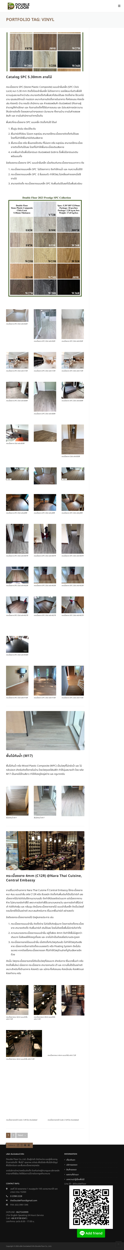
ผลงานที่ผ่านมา (72, 1174)
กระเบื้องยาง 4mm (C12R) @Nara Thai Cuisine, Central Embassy (44, 878)
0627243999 (22, 1212)
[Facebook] (18, 1145)
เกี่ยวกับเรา (70, 1159)
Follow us (11, 1145)
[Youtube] (25, 1145)
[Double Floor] (18, 6)
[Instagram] (21, 1145)
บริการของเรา (71, 1164)
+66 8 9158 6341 (19, 1218)
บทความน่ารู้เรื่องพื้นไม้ (75, 1179)
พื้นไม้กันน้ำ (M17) (19, 755)
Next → (22, 1135)
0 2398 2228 (16, 1196)
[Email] (28, 1145)
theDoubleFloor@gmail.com (23, 1200)
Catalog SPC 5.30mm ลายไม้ (29, 77)
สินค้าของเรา (71, 1169)
